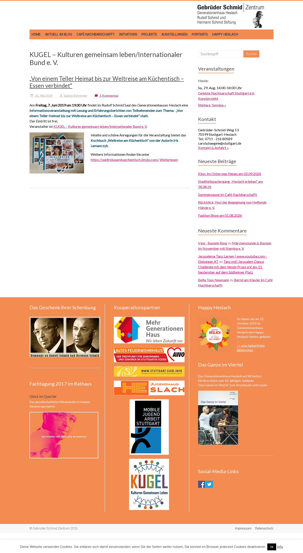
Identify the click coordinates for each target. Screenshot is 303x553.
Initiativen (128, 34)
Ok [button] (271, 547)
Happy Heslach (225, 34)
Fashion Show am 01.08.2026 (220, 215)
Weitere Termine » (212, 105)
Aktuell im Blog (58, 34)
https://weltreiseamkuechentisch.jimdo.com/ (124, 159)
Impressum (243, 528)
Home (36, 34)
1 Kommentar (108, 95)
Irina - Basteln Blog (212, 243)
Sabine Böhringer (75, 95)
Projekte (149, 34)
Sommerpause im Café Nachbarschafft (227, 194)
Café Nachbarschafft (96, 34)
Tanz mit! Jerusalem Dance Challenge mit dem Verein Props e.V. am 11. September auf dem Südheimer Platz (231, 266)
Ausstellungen (174, 34)
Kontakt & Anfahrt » (213, 148)
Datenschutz (264, 528)
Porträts (200, 34)
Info (280, 547)
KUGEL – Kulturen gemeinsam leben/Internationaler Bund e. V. (100, 126)
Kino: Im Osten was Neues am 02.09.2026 (229, 173)
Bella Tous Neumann (213, 280)
